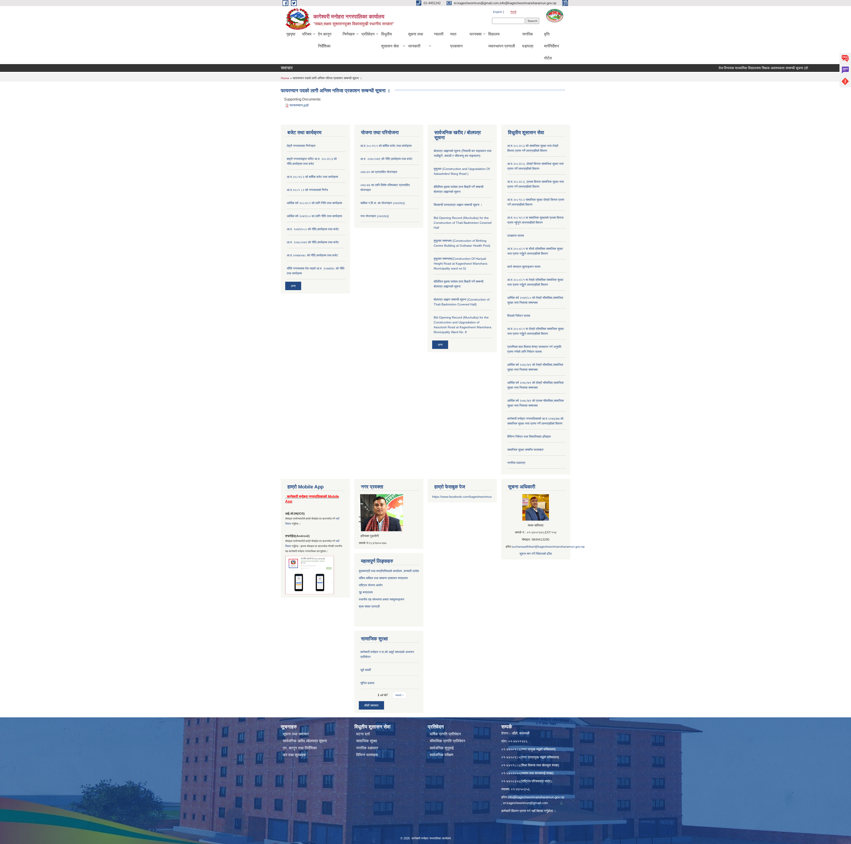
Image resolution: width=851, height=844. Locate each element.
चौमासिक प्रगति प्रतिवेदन (447, 741)
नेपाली (513, 12)
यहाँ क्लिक (537, 811)
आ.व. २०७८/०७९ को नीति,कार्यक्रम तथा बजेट (313, 242)
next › (399, 695)
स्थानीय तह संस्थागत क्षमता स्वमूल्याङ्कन (381, 599)
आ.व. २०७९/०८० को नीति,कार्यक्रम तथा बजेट (313, 229)
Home (285, 78)
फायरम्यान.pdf (299, 105)
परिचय (306, 34)
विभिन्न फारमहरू (367, 755)
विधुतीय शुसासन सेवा (390, 40)
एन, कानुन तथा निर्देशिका (300, 748)
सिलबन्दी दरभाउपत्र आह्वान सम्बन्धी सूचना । (458, 205)
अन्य (293, 286)
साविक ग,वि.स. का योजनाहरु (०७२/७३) (382, 203)
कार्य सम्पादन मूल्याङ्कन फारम (523, 266)
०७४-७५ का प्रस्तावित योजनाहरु (378, 172)
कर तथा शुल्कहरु (294, 755)
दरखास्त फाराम (515, 235)
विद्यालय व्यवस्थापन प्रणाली (501, 40)
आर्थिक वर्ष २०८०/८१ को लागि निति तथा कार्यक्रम (314, 203)
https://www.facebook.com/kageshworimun (462, 496)
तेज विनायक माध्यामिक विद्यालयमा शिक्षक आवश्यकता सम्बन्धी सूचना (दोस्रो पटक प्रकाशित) (742, 68)
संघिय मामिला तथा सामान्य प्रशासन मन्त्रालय (383, 578)
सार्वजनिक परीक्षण (441, 755)
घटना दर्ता (363, 734)
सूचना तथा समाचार (296, 734)
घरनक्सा (476, 34)
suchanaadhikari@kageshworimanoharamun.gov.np (548, 546)
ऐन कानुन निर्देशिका (324, 40)
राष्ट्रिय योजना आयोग (371, 585)
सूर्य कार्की (365, 670)
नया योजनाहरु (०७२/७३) (374, 216)
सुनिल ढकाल (367, 683)
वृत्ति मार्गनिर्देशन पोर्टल (551, 46)
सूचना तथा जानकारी (415, 40)
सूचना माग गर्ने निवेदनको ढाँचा (535, 553)
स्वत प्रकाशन (456, 40)
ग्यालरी (438, 34)
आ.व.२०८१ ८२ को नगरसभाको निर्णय (307, 190)
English (497, 12)
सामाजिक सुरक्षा (366, 741)
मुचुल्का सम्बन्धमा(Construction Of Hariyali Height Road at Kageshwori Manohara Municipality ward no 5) (460, 263)
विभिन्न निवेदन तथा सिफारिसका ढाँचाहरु (529, 436)
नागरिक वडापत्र (527, 40)
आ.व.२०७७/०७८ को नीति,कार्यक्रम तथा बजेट (312, 255)
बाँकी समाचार (371, 705)
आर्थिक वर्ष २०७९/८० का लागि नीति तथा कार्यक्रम (314, 216)
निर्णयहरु (349, 34)
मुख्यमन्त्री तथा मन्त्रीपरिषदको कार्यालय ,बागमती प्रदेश (389, 571)
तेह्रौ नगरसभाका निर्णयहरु (301, 146)
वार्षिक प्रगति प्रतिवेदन (445, 734)
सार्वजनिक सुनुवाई (442, 748)
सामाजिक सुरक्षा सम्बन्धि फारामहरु (525, 449)
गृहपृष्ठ (290, 34)
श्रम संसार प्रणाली (370, 606)
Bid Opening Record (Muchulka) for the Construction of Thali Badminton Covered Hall (463, 222)
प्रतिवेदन (368, 34)
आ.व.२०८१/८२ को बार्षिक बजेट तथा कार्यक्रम (312, 177)
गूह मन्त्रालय (366, 592)
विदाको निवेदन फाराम (518, 315)
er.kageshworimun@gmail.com (525, 803)
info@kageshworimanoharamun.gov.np (536, 797)
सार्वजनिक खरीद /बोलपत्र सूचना (305, 741)
